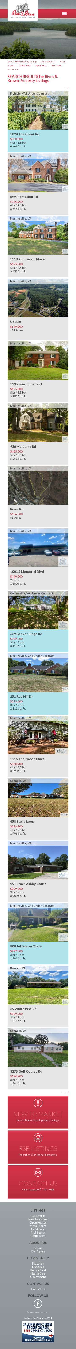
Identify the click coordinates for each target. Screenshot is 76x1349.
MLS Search (56, 65)
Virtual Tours (25, 65)
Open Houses (38, 1222)
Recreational (38, 1270)
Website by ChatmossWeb (38, 1318)
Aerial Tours (41, 65)
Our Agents (38, 1251)
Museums (38, 1266)
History (38, 1248)
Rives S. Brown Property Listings (22, 61)
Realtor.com (13, 69)
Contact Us (38, 1289)
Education (38, 1263)
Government (38, 1277)
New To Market (49, 61)
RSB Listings (38, 1215)
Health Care (38, 1273)
